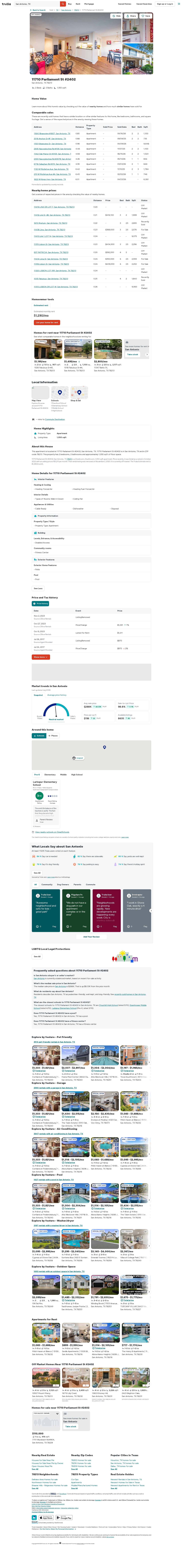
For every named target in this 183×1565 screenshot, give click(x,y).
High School (77, 774)
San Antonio (66, 10)
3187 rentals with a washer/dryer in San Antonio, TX (58, 1225)
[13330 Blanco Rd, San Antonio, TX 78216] (76, 1333)
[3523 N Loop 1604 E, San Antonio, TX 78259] (105, 1239)
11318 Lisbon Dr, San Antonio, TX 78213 (51, 264)
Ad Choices (141, 1527)
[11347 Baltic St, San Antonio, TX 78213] (108, 349)
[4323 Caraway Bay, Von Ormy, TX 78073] (105, 1101)
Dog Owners (63, 884)
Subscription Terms (115, 1527)
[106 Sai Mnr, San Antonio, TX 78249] (46, 1285)
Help (124, 1527)
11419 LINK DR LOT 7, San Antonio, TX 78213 (54, 207)
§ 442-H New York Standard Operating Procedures (48, 1504)
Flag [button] (54, 927)
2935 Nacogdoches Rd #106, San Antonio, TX (54, 149)
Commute (90, 884)
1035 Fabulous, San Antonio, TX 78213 (51, 278)
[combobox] (40, 4)
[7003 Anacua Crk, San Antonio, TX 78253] (105, 1285)
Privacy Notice (131, 1527)
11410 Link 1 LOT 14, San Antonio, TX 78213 (53, 236)
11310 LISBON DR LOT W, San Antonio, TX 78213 (56, 287)
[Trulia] (34, 1517)
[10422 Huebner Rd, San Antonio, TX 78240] (46, 1055)
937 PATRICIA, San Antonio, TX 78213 (51, 252)
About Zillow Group (49, 1527)
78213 (76, 10)
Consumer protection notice (69, 1508)
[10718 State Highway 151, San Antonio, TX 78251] (105, 1055)
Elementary (50, 774)
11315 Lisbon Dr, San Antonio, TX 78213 (51, 244)
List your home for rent (47, 322)
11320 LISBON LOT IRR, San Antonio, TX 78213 (55, 270)
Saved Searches (144, 4)
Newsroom (81, 1527)
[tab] (40, 603)
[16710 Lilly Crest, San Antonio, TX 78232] (76, 1378)
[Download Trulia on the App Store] (46, 1517)
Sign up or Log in (165, 4)
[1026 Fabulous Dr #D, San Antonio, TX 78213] (48, 349)
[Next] (147, 355)
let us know (110, 1537)
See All (38, 873)
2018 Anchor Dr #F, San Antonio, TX (50, 138)
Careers (73, 1527)
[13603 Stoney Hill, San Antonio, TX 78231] (106, 1378)
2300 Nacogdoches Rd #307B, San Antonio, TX (55, 159)
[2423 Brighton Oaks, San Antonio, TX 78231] (136, 1378)
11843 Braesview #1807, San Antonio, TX (52, 133)
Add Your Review (91, 937)
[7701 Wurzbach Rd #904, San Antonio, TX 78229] (46, 1421)
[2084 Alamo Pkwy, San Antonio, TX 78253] (76, 1285)
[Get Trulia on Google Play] (64, 1517)
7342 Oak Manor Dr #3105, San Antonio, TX (53, 154)
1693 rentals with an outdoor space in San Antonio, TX (59, 1271)
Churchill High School (108, 1005)
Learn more (125, 837)
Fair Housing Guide (64, 1527)
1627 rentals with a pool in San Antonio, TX (54, 1179)
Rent (78, 4)
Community (46, 884)
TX (57, 10)
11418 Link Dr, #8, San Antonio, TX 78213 (52, 215)
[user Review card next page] (151, 911)
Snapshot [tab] (38, 695)
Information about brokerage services (48, 1508)
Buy (70, 4)
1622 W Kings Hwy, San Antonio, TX (50, 179)
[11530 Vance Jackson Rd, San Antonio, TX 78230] (136, 1333)
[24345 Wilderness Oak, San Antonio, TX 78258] (134, 1147)
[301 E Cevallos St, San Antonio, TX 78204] (134, 1055)
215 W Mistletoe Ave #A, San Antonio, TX (52, 174)
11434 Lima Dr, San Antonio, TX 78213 (51, 259)
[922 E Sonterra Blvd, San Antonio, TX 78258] (76, 1239)
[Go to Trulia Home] (8, 3)
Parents (77, 884)
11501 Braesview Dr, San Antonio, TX (50, 144)
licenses (98, 1500)
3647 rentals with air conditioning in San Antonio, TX (58, 1134)
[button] (63, 4)
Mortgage (89, 4)
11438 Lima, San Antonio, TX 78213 (49, 229)
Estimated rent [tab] (41, 305)
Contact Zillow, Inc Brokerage (43, 1512)
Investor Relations (91, 1527)
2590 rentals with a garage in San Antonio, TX (55, 1088)
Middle (63, 774)
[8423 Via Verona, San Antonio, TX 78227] (134, 1285)
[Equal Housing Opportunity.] (60, 1543)
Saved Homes (124, 4)
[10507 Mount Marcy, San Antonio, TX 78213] (46, 1378)
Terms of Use (103, 1527)
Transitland (62, 1494)
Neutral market (56, 719)
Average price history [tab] (56, 695)
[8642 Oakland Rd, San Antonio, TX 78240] (76, 1055)
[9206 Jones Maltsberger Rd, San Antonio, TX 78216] (76, 1147)
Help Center (80, 1543)
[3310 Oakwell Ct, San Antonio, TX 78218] (76, 1101)
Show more (39, 657)
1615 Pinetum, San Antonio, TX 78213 (50, 223)
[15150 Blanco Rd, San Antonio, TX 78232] (134, 1101)
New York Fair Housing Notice (41, 1506)
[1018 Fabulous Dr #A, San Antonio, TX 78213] (78, 349)
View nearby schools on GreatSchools (52, 832)
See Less (39, 588)
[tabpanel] (91, 342)
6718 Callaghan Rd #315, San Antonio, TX (52, 164)
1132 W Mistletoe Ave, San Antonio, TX (51, 169)
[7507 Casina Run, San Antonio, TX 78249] (134, 1239)
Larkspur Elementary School (64, 1008)
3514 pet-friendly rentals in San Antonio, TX (54, 1042)
